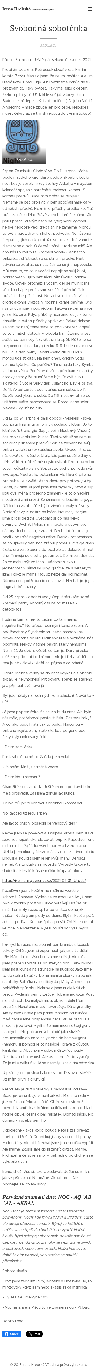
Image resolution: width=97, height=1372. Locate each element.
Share (14, 1334)
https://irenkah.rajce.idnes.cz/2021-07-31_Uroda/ (44, 880)
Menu (90, 8)
